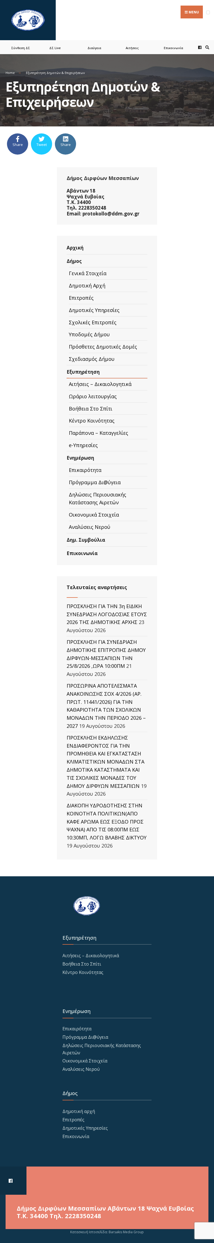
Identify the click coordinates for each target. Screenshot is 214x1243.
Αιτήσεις (132, 48)
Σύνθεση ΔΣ (20, 48)
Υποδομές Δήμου (89, 334)
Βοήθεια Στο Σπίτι (90, 408)
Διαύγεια (94, 48)
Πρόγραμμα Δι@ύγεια (95, 482)
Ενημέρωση (80, 458)
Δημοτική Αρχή (87, 285)
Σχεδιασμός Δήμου (92, 359)
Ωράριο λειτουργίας (93, 396)
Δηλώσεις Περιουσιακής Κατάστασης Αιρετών (97, 498)
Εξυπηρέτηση (83, 372)
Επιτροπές (81, 297)
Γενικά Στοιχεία (87, 273)
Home (10, 73)
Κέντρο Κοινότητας (92, 420)
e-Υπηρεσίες (83, 445)
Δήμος (74, 261)
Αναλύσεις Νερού (89, 527)
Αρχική (75, 247)
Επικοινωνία (173, 48)
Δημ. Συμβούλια (86, 540)
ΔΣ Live (55, 48)
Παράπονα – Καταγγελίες (98, 432)
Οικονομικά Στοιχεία (94, 514)
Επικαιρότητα (85, 470)
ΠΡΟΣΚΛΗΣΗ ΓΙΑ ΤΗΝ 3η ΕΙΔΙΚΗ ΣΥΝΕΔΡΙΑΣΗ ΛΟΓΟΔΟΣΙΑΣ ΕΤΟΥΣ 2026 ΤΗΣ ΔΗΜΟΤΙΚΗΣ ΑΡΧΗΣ (107, 614)
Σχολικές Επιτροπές (92, 322)
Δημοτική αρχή (78, 1111)
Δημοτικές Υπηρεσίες (94, 310)
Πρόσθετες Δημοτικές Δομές (103, 346)
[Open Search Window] (206, 47)
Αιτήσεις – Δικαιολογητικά (100, 384)
